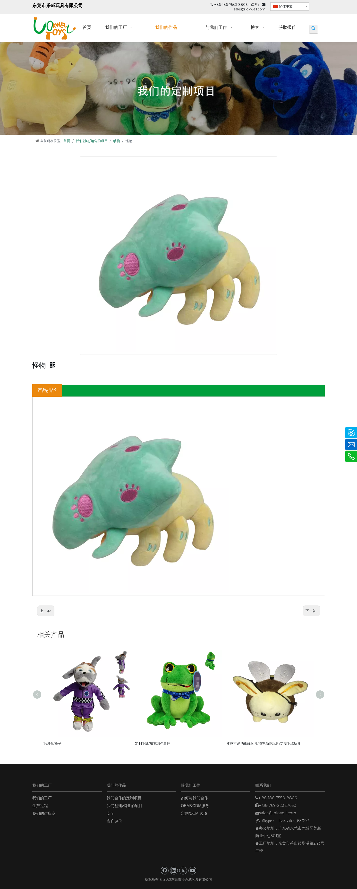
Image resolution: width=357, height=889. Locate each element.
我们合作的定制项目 (124, 798)
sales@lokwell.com (249, 9)
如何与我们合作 (194, 798)
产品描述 (47, 390)
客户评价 (114, 821)
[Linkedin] (174, 870)
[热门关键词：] (313, 29)
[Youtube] (192, 870)
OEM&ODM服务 (195, 806)
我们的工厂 (42, 798)
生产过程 (40, 806)
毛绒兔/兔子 (52, 743)
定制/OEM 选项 (194, 813)
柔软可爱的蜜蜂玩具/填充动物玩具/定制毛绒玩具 (264, 743)
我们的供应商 (44, 813)
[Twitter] (183, 870)
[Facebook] (165, 870)
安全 (110, 813)
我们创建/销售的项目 (125, 806)
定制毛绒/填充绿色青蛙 (152, 743)
